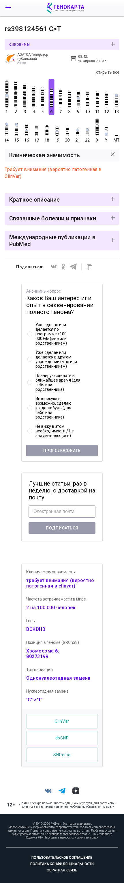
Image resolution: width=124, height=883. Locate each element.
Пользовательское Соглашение (61, 858)
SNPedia (61, 754)
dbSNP (62, 738)
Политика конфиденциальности (62, 864)
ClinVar (62, 721)
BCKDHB (35, 629)
